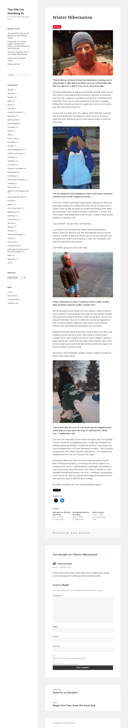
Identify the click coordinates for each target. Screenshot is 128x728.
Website (56, 646)
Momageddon (13, 172)
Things (10, 227)
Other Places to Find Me (16, 180)
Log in (10, 292)
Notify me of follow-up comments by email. (69, 658)
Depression (12, 116)
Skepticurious (12, 212)
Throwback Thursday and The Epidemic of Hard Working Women (18, 35)
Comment (58, 596)
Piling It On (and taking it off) (18, 191)
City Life (11, 108)
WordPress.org (13, 303)
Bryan (10, 105)
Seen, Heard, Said (14, 208)
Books (10, 101)
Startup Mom (12, 219)
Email (56, 636)
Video (10, 255)
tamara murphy (64, 563)
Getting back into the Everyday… (81, 513)
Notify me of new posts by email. (65, 664)
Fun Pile (10, 146)
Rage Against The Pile (15, 197)
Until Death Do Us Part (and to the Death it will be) (18, 250)
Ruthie (10, 204)
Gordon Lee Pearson (15, 153)
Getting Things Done (15, 150)
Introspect (11, 161)
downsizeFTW (13, 120)
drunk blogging (13, 123)
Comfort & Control (14, 112)
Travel (10, 238)
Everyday (11, 127)
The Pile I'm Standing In (16, 11)
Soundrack (11, 216)
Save (58, 27)
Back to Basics (98, 512)
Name (56, 627)
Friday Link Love (14, 64)
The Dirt (11, 223)
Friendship (11, 142)
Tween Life (12, 242)
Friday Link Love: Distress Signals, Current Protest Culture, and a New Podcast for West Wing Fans (19, 45)
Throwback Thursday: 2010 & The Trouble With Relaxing (18, 53)
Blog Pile (11, 90)
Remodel (11, 201)
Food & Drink (12, 138)
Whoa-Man (12, 259)
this (76, 92)
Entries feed (12, 296)
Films (10, 135)
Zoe (9, 263)
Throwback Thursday (15, 234)
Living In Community (15, 168)
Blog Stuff (11, 93)
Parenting (11, 183)
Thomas (10, 231)
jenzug (75, 533)
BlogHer (11, 97)
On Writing (12, 176)
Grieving (11, 157)
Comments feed (13, 299)
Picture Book (12, 187)
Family (10, 131)
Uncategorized (13, 246)
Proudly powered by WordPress (64, 723)
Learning (11, 165)
